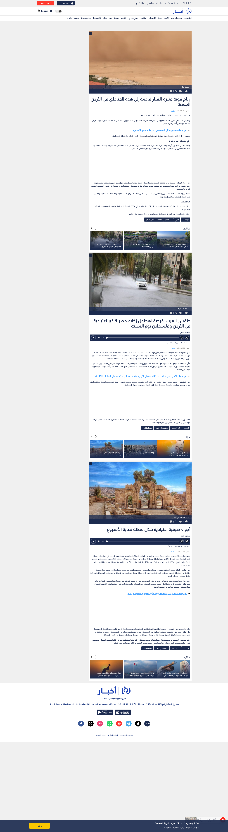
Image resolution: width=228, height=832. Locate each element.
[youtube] (119, 724)
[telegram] (129, 724)
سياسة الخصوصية (170, 827)
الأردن (166, 18)
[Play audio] (93, 338)
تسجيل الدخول (65, 3)
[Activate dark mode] (58, 11)
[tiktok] (138, 724)
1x (99, 338)
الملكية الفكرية (113, 735)
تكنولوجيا (97, 18)
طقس (143, 18)
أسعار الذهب (176, 18)
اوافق (39, 826)
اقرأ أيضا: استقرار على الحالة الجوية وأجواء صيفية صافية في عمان (156, 593)
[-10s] (182, 338)
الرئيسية (188, 18)
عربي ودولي (133, 18)
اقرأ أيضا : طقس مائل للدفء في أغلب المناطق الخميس (160, 130)
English (44, 11)
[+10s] (187, 338)
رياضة (116, 18)
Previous (96, 228)
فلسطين (152, 18)
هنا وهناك (107, 18)
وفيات (69, 18)
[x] (91, 724)
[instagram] (100, 724)
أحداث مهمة (86, 18)
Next (92, 228)
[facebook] (81, 724)
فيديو (76, 18)
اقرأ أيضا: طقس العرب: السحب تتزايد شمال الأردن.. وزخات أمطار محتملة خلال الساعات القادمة (141, 376)
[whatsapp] (110, 724)
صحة (160, 18)
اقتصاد (123, 18)
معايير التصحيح (100, 735)
